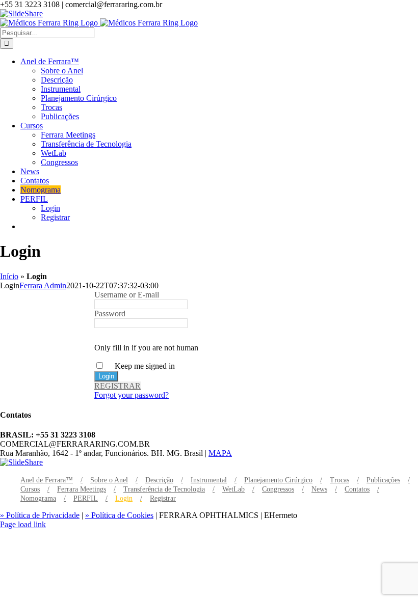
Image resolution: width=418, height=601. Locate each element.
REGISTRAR (117, 385)
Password (109, 313)
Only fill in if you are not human (146, 347)
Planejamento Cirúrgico (278, 480)
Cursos (30, 489)
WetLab (233, 489)
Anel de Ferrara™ (46, 480)
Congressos (278, 489)
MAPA (220, 453)
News (319, 489)
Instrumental (209, 480)
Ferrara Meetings (81, 489)
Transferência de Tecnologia (164, 489)
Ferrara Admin (42, 285)
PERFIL (85, 498)
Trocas (339, 480)
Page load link (23, 524)
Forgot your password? (131, 395)
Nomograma (38, 498)
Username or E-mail (126, 294)
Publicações (383, 480)
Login (124, 498)
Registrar (163, 498)
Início (9, 276)
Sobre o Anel (109, 480)
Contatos (357, 489)
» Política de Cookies (119, 515)
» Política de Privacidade (40, 515)
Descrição (159, 480)
